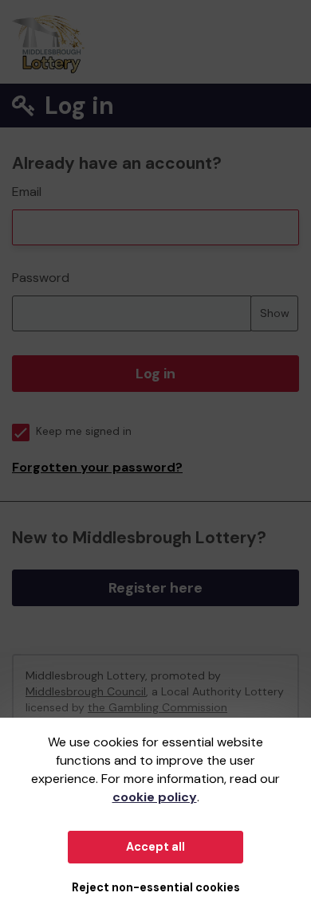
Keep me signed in (84, 431)
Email (26, 191)
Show (274, 313)
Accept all (155, 847)
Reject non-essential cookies (156, 887)
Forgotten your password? (97, 467)
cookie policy (154, 797)
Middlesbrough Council (86, 691)
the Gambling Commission (157, 707)
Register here (155, 587)
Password (40, 277)
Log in (155, 373)
